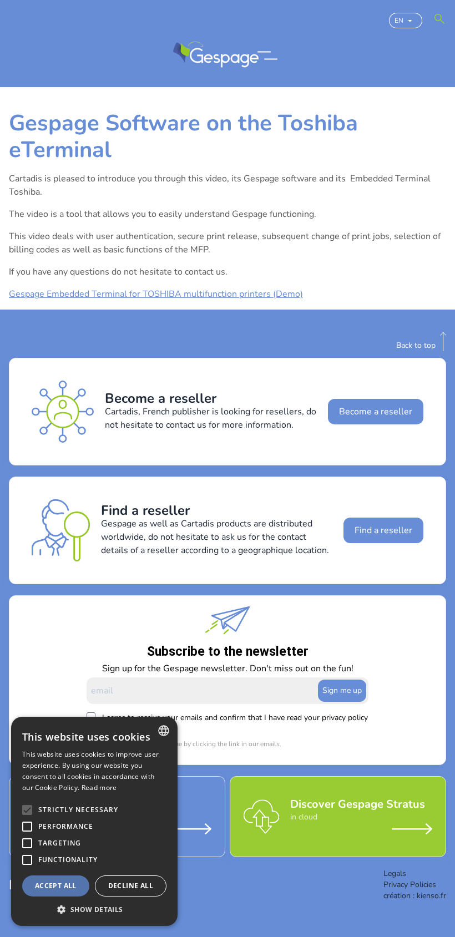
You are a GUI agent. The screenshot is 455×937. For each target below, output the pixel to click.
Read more (99, 787)
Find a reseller (383, 530)
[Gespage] (216, 54)
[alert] (94, 821)
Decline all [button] (130, 885)
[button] (94, 909)
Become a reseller (375, 412)
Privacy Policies (409, 884)
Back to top (416, 345)
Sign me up (342, 690)
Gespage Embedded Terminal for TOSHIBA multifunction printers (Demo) (156, 294)
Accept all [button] (56, 885)
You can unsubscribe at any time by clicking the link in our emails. (184, 744)
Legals (394, 873)
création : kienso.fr (414, 895)
